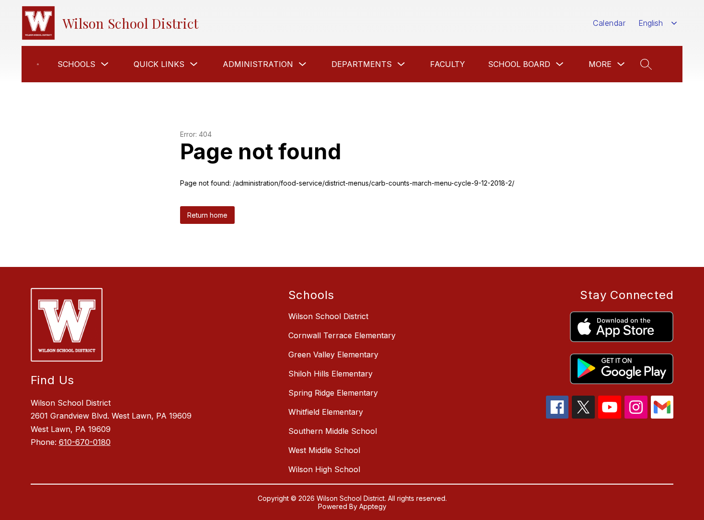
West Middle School (324, 450)
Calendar (609, 23)
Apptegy (372, 506)
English (650, 23)
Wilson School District (328, 316)
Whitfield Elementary (325, 412)
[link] (38, 64)
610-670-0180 (85, 442)
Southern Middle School (332, 431)
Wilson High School (324, 469)
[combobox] (657, 23)
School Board (519, 64)
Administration (258, 64)
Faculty (447, 64)
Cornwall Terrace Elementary (342, 335)
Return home (207, 215)
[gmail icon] (662, 415)
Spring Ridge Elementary (333, 393)
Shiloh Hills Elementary (330, 373)
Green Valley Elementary (333, 354)
